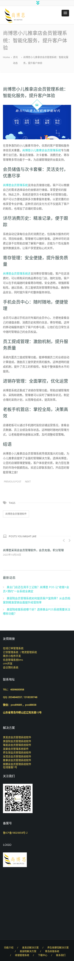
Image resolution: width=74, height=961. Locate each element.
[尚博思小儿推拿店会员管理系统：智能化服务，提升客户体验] (37, 122)
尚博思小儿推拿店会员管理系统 (41, 150)
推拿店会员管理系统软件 (17, 760)
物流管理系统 (29, 652)
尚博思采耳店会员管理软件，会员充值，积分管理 (33, 550)
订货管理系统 (10, 652)
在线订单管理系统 (13, 648)
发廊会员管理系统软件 (16, 748)
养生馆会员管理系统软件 (17, 752)
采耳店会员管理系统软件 (17, 756)
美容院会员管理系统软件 (17, 741)
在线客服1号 (10, 767)
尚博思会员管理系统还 (17, 273)
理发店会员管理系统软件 (17, 745)
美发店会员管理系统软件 (17, 737)
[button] (65, 13)
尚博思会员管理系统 (15, 185)
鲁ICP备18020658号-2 (15, 832)
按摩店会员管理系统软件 (17, 764)
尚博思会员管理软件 (16, 514)
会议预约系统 (10, 667)
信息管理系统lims (13, 659)
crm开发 (7, 663)
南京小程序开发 (12, 656)
